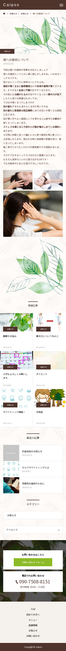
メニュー (33, 619)
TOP (33, 609)
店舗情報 (33, 625)
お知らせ (7, 51)
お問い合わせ (33, 635)
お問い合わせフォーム (33, 562)
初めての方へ (33, 614)
